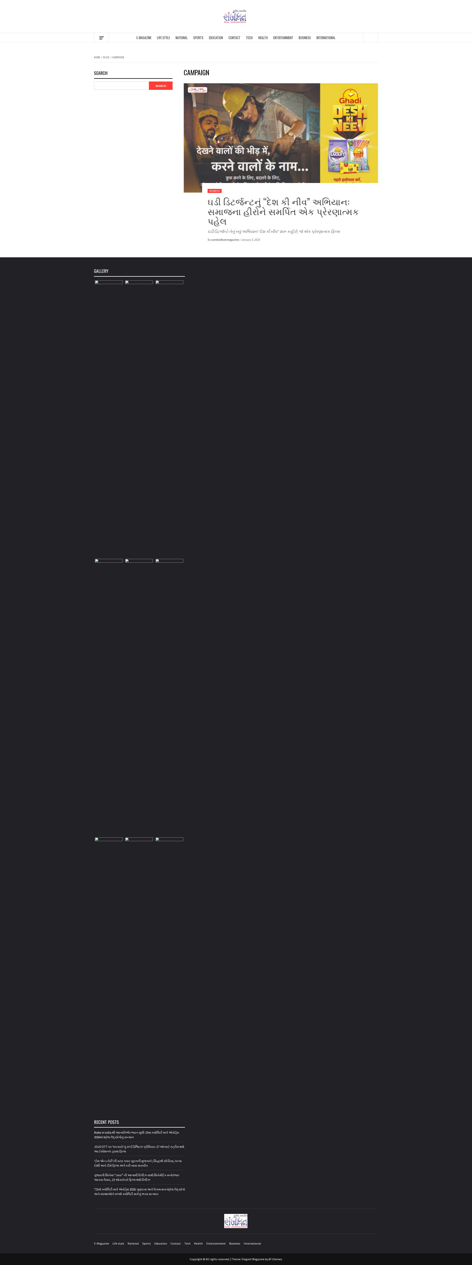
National (182, 37)
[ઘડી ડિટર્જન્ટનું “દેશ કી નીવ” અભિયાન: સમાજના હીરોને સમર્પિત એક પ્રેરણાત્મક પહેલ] (281, 137)
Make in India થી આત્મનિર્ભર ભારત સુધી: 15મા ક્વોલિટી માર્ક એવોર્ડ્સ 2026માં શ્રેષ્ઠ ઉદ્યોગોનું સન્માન (136, 1135)
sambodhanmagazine (225, 239)
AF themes (275, 1259)
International (326, 37)
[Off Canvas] (101, 38)
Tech (249, 37)
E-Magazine (143, 37)
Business (305, 37)
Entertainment (283, 37)
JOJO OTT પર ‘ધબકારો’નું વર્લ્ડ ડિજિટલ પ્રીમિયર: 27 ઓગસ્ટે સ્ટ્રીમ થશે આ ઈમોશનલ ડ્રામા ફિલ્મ (139, 1149)
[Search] (370, 38)
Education (216, 37)
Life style (163, 37)
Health (263, 37)
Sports (198, 37)
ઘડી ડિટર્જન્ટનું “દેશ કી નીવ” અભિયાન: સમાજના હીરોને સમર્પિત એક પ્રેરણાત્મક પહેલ (283, 211)
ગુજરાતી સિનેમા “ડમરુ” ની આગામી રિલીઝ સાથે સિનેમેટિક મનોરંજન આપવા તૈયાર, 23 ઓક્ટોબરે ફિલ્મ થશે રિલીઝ (136, 1177)
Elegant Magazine (253, 1259)
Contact (234, 37)
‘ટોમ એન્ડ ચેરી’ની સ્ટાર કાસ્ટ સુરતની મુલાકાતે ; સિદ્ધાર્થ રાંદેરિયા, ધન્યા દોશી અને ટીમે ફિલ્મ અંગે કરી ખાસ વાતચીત (138, 1163)
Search (100, 73)
